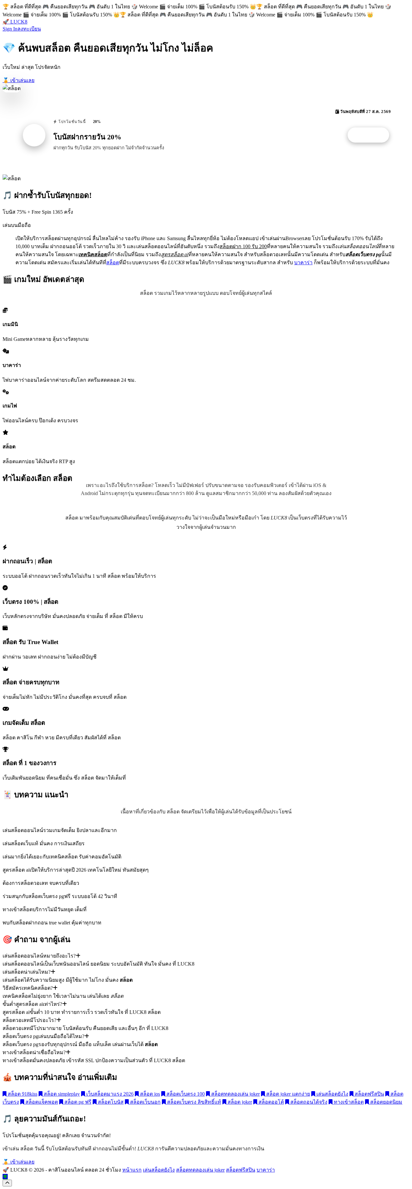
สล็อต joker (239, 1102)
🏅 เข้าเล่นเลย (18, 80)
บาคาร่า (303, 262)
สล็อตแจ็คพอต (41, 1102)
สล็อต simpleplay (61, 1094)
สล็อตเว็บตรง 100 (185, 1094)
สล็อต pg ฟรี (77, 1102)
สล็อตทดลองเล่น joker (235, 1094)
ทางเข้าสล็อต (348, 1102)
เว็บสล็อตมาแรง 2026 (109, 1094)
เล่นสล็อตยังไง (331, 1094)
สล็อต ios (149, 1094)
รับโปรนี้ (371, 135)
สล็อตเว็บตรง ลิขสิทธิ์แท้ (193, 1102)
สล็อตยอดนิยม (385, 1102)
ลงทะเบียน (29, 29)
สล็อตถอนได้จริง (308, 1102)
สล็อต (112, 262)
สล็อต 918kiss (21, 1094)
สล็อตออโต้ (270, 1102)
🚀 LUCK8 (15, 21)
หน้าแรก (132, 1170)
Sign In (10, 29)
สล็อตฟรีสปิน (368, 1094)
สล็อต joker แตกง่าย (287, 1094)
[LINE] (5, 1176)
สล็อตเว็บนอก (145, 1102)
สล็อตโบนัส (110, 1102)
